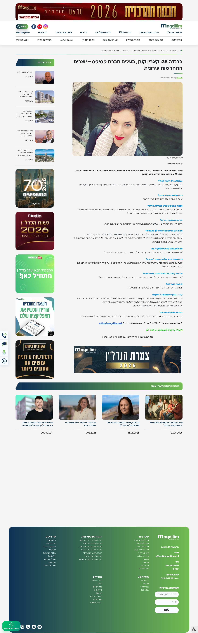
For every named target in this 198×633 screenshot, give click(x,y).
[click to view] (99, 12)
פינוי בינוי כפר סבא (141, 550)
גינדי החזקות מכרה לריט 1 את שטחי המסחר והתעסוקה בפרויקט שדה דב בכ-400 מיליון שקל (25, 153)
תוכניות (146, 559)
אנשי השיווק (22, 40)
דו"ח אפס (52, 556)
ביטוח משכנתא (49, 553)
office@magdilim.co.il (110, 323)
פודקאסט (176, 40)
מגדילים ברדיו (44, 40)
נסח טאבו (52, 540)
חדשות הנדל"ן (174, 32)
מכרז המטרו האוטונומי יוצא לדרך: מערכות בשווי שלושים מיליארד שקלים (24, 113)
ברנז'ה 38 (145, 581)
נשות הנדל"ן (88, 40)
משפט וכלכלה (102, 32)
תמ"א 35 (52, 562)
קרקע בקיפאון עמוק (25, 72)
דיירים (83, 32)
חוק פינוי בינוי (144, 569)
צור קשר (98, 593)
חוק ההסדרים (50, 566)
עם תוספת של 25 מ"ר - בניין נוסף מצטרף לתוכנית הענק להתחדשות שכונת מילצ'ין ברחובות (25, 94)
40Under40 (66, 40)
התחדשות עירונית (149, 32)
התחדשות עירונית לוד (93, 556)
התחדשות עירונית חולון (92, 544)
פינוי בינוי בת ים (143, 547)
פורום (100, 584)
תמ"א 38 (143, 577)
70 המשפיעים (110, 40)
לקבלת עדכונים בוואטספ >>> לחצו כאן (164, 330)
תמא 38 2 (145, 590)
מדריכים (42, 32)
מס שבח (52, 550)
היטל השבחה (50, 559)
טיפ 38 (146, 584)
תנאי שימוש (97, 599)
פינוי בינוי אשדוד (142, 544)
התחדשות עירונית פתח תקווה (90, 547)
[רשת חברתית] (45, 26)
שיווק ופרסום (23, 32)
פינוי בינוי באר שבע (141, 540)
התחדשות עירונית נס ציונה (91, 550)
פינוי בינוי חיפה (143, 556)
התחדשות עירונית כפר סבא (91, 540)
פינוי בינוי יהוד (143, 553)
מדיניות (146, 562)
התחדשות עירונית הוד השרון (90, 559)
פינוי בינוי (143, 536)
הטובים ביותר (156, 40)
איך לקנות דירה (49, 547)
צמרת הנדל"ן (133, 40)
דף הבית (175, 50)
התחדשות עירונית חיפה (92, 553)
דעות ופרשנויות (64, 32)
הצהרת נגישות (96, 596)
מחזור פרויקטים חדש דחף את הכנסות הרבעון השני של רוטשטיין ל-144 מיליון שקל (24, 133)
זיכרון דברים (51, 544)
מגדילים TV (125, 32)
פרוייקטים (145, 566)
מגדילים (179, 78)
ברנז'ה (166, 50)
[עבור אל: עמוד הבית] (171, 26)
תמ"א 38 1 (144, 587)
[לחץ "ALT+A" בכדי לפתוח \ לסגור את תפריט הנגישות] (194, 629)
